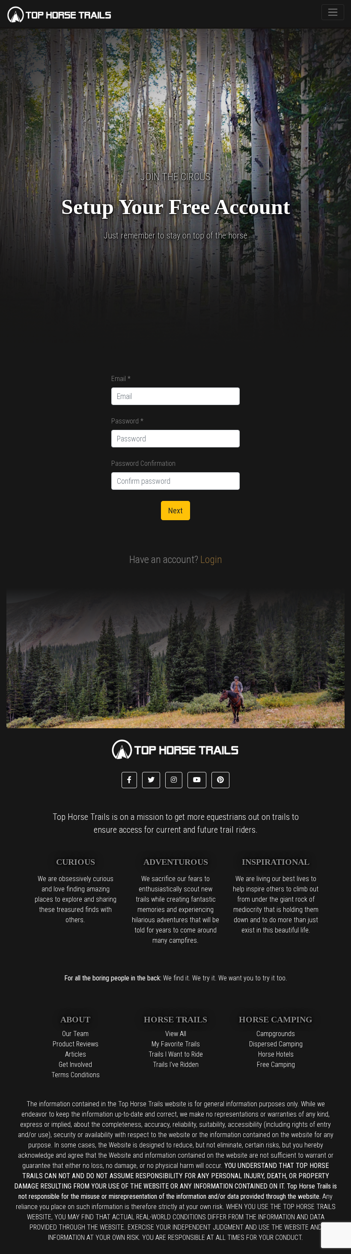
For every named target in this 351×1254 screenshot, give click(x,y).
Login (210, 560)
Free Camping (276, 1064)
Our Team (75, 1034)
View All (175, 1034)
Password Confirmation (143, 463)
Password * (127, 421)
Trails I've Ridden (176, 1064)
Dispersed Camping (276, 1044)
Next (175, 510)
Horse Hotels (276, 1054)
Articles (75, 1054)
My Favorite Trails (176, 1044)
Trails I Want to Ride (176, 1054)
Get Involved (75, 1064)
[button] (129, 780)
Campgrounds (275, 1034)
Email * (121, 379)
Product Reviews (75, 1044)
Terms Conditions (75, 1075)
